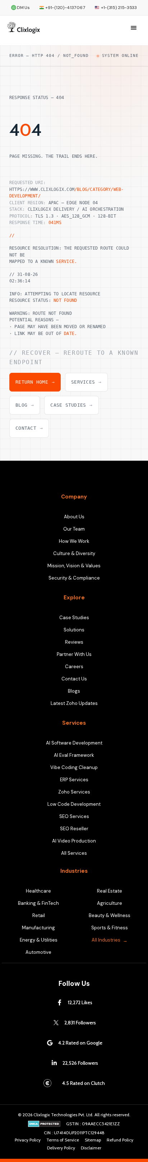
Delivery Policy (61, 1148)
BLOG (24, 405)
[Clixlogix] (23, 27)
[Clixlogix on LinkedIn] (54, 1063)
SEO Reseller (74, 829)
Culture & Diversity (74, 553)
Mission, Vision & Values (74, 566)
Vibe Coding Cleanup (74, 767)
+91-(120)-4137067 (65, 7)
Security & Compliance (74, 578)
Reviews (74, 642)
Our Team (74, 529)
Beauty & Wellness (109, 915)
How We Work (74, 541)
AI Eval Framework (74, 755)
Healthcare (38, 891)
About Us (74, 517)
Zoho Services (74, 792)
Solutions (74, 630)
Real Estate (109, 891)
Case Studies (74, 617)
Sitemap (93, 1140)
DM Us (23, 7)
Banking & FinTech (38, 903)
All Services (74, 853)
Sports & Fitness (109, 928)
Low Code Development (74, 804)
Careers (74, 666)
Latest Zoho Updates (74, 703)
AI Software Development (74, 743)
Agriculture (109, 903)
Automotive (38, 952)
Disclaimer (91, 1148)
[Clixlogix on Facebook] (60, 1002)
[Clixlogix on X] (56, 1023)
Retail (38, 915)
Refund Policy (120, 1140)
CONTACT (29, 428)
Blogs (74, 691)
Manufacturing (38, 928)
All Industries (106, 940)
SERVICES (86, 382)
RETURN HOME (35, 382)
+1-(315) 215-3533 (119, 7)
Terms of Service (62, 1140)
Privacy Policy (28, 1140)
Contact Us (74, 679)
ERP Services (74, 780)
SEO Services (74, 816)
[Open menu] (133, 28)
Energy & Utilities (38, 940)
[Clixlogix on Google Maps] (50, 1043)
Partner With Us (74, 654)
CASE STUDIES (71, 405)
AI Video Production (74, 841)
